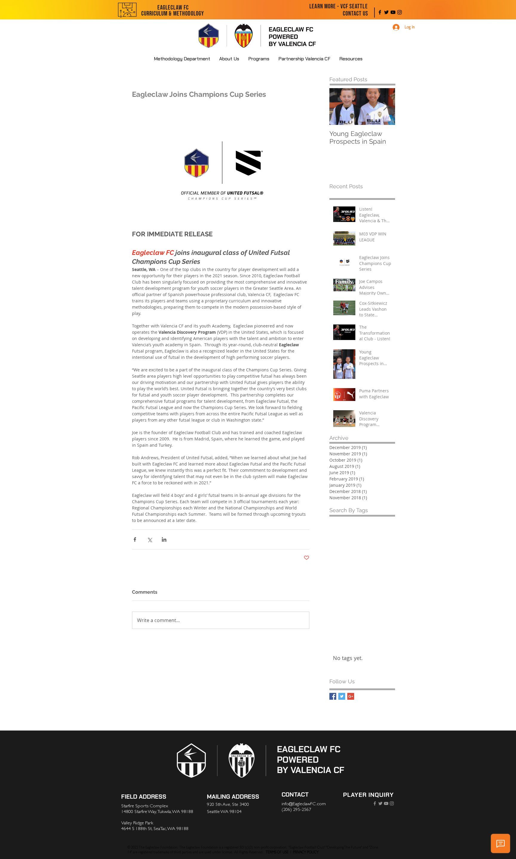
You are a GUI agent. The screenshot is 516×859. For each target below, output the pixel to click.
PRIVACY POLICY (306, 852)
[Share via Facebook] (135, 539)
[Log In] (395, 27)
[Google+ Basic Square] (350, 696)
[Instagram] (400, 12)
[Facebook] (380, 12)
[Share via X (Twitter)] (149, 539)
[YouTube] (393, 12)
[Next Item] (385, 106)
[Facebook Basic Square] (332, 696)
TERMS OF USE (277, 852)
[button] (229, 58)
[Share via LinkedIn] (164, 539)
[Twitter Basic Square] (341, 696)
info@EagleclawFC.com (304, 803)
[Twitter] (386, 12)
